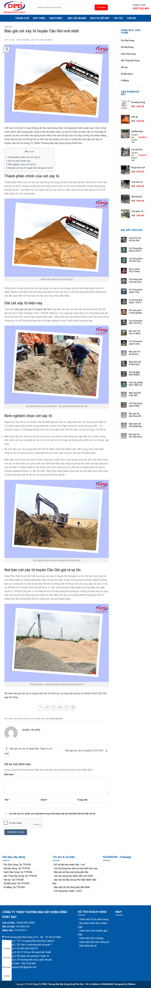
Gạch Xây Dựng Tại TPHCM (18, 872)
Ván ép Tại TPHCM (13, 879)
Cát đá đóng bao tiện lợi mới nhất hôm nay (75, 868)
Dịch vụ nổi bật (100, 18)
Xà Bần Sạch (127, 74)
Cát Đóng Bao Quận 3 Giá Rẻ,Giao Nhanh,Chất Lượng (136, 290)
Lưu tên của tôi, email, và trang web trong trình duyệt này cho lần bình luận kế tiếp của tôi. (52, 813)
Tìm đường (7, 948)
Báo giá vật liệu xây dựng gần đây (71, 872)
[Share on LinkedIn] (73, 708)
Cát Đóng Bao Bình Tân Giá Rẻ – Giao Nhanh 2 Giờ (136, 322)
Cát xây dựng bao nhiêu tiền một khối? (73, 876)
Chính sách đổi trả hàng (91, 938)
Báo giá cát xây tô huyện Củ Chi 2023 (84, 750)
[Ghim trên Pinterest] (60, 708)
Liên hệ (131, 18)
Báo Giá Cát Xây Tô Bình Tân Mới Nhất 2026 (135, 332)
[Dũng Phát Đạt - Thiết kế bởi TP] (17, 7)
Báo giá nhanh (77, 18)
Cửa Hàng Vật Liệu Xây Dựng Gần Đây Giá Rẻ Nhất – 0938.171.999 (136, 280)
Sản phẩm (55, 18)
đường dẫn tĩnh (56, 718)
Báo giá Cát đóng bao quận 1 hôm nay (134, 352)
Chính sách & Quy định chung (94, 919)
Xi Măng (125, 80)
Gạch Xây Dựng (128, 54)
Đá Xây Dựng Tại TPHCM (17, 868)
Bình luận (9, 774)
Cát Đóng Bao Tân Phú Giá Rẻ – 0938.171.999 (136, 259)
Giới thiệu (39, 18)
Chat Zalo (6, 958)
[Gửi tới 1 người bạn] (53, 708)
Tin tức (118, 18)
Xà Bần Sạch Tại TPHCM (16, 883)
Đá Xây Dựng (127, 47)
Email (44, 800)
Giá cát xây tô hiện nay (18, 161)
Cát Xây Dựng (127, 40)
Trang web (82, 800)
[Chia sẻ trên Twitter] (47, 708)
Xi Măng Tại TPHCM (14, 887)
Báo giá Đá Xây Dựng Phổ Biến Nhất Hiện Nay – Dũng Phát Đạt (136, 414)
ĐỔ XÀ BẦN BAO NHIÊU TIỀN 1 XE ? (134, 373)
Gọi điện (7, 976)
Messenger (7, 967)
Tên (6, 800)
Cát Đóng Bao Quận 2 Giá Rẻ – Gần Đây (136, 249)
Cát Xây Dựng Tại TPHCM (17, 864)
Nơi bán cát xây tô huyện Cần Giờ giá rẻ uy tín (29, 168)
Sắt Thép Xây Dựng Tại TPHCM (20, 876)
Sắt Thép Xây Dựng (130, 60)
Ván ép (124, 67)
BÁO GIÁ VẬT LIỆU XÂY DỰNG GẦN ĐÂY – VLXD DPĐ (135, 394)
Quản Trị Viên (45, 40)
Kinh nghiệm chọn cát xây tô (21, 164)
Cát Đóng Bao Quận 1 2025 (68, 891)
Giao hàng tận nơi (88, 945)
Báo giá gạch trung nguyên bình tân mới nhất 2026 (135, 311)
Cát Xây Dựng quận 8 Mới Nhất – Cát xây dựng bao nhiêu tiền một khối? (136, 404)
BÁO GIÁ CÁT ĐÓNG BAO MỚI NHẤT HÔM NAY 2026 (136, 363)
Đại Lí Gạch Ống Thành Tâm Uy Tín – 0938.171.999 (135, 270)
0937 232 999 (141, 8)
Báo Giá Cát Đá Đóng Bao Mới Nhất (72, 887)
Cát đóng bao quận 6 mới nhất (135, 342)
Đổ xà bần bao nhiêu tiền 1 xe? (69, 864)
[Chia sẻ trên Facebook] (40, 708)
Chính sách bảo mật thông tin (94, 942)
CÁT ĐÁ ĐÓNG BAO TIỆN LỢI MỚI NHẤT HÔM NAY (136, 383)
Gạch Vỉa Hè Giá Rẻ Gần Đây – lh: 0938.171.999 (135, 239)
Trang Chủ (22, 18)
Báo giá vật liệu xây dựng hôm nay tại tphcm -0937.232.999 (136, 435)
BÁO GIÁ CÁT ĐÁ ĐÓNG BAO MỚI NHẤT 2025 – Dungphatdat (136, 425)
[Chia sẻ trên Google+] (66, 708)
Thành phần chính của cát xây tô (23, 157)
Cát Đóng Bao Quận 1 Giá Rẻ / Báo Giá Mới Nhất (136, 301)
